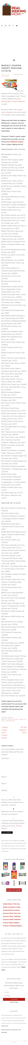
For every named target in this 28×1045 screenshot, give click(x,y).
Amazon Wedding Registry (12, 926)
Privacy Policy (14, 1002)
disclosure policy (5, 1029)
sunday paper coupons (10, 720)
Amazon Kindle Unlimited (12, 919)
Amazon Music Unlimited (11, 916)
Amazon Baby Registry (11, 923)
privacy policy (14, 1029)
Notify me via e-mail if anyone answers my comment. (12, 813)
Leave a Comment (5, 75)
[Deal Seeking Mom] (14, 16)
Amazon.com (4, 1026)
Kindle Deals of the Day (11, 904)
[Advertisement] (14, 43)
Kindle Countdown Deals (11, 907)
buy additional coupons (15, 142)
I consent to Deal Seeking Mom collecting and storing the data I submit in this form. (13, 824)
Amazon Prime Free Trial (11, 913)
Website (4, 790)
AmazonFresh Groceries (11, 910)
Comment (5, 758)
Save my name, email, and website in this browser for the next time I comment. (12, 802)
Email (4, 783)
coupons (9, 719)
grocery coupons (14, 719)
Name (4, 777)
